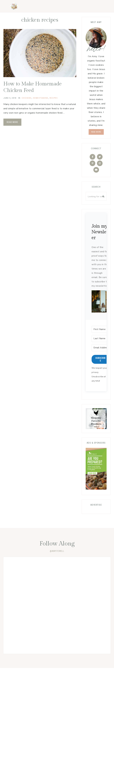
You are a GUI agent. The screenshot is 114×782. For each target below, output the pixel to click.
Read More (12, 122)
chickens (27, 98)
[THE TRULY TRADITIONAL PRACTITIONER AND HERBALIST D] (84, 574)
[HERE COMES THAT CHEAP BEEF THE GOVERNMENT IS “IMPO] (30, 574)
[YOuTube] (96, 169)
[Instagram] (99, 163)
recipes (54, 98)
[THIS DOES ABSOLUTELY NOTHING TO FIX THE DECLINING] (84, 605)
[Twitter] (99, 156)
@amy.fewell (57, 551)
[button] (100, 302)
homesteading (40, 98)
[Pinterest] (92, 163)
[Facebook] (92, 156)
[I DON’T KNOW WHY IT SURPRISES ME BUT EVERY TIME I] (30, 605)
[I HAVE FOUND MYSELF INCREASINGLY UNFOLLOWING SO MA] (30, 636)
